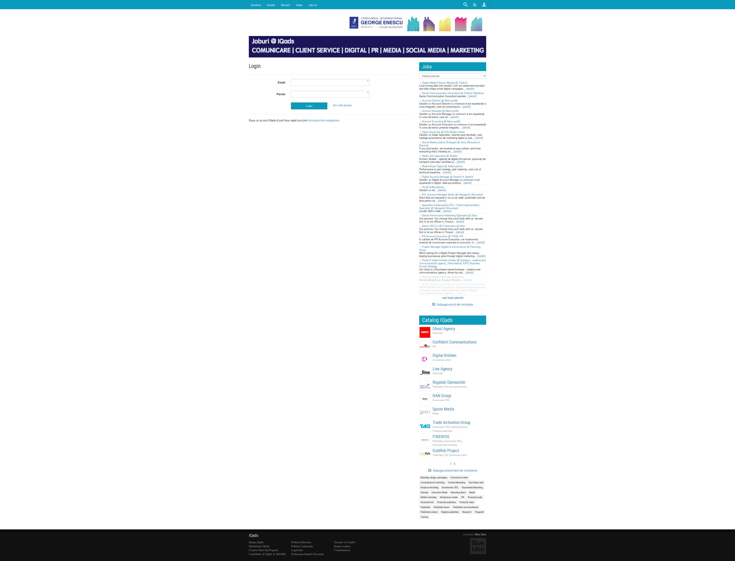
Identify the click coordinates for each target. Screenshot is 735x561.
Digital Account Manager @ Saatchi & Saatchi (447, 176)
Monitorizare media (449, 497)
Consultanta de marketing (445, 444)
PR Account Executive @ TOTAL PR (442, 236)
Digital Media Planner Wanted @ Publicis (444, 82)
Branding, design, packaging (434, 477)
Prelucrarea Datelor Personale (307, 554)
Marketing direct (459, 426)
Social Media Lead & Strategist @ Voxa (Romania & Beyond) (449, 143)
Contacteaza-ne (342, 550)
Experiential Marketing (472, 487)
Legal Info (297, 550)
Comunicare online (442, 359)
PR (434, 346)
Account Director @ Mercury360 (440, 100)
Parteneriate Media (259, 546)
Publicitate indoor (441, 507)
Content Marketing (456, 482)
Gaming (424, 492)
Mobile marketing (428, 497)
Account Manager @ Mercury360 (440, 111)
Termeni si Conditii (344, 542)
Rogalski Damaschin (449, 382)
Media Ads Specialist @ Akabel (439, 156)
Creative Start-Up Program (263, 550)
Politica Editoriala (301, 542)
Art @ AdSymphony (433, 187)
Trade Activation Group (451, 422)
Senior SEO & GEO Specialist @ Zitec (443, 226)
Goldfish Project (446, 450)
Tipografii (479, 511)
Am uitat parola (342, 105)
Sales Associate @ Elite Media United (443, 132)
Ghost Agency (444, 328)
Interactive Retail (439, 492)
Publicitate (438, 332)
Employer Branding (429, 487)
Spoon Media (443, 409)
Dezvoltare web (476, 482)
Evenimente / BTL (441, 400)
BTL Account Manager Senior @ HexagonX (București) (452, 194)
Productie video (467, 502)
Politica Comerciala (302, 546)
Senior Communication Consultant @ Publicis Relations (453, 93)
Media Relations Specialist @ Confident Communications (453, 284)
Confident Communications (455, 342)
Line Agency (442, 368)
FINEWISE (441, 436)
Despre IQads (256, 542)
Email (281, 82)
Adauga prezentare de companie (454, 470)
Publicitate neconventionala (465, 507)
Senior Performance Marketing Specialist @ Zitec (449, 215)
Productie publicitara (442, 430)
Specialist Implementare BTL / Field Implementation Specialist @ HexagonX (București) (449, 206)
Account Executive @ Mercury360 (441, 121)
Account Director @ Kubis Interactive (442, 277)
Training (424, 516)
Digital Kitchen (444, 355)
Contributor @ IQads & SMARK (267, 554)
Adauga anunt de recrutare (454, 304)
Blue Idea (480, 534)
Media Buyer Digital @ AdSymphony (442, 166)
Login (309, 105)
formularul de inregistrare (324, 120)
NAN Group (442, 395)
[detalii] (470, 88)
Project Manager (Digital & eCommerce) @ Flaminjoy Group (450, 248)
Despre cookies (342, 546)
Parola (281, 94)
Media (436, 413)
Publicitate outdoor (429, 511)
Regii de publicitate (450, 511)
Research (466, 511)
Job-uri (313, 5)
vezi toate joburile (452, 297)
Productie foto (427, 502)
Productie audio (475, 497)
